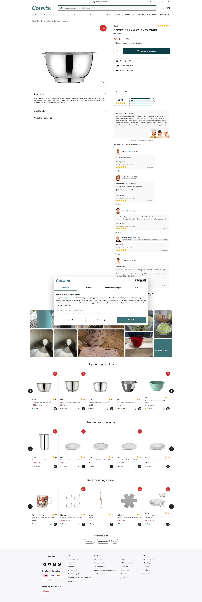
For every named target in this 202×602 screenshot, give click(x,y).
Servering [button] (78, 15)
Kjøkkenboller (103, 541)
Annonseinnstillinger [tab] (113, 287)
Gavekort (145, 573)
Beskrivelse (117, 33)
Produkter (36, 15)
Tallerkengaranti (100, 566)
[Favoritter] (164, 8)
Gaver (123, 559)
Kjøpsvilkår (72, 563)
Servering (145, 566)
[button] (61, 8)
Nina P (124, 176)
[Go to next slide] (171, 391)
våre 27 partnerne (67, 298)
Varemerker (152, 15)
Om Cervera (72, 570)
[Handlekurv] (168, 8)
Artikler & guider (127, 563)
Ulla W (124, 260)
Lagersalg (118, 15)
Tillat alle (131, 320)
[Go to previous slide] (30, 391)
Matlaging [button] (66, 15)
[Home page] (41, 9)
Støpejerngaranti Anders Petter (106, 570)
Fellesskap (134, 92)
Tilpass (99, 320)
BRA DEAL (71, 581)
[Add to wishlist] (103, 81)
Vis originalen (120, 162)
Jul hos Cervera (126, 577)
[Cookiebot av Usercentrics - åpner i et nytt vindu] (137, 280)
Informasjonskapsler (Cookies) (79, 577)
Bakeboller (89, 541)
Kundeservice (73, 559)
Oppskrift (124, 566)
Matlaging (146, 563)
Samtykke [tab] (65, 287)
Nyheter (140, 15)
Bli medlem (98, 559)
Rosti (115, 541)
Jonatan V (125, 151)
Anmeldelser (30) (121, 92)
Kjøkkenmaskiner (148, 559)
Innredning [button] (90, 15)
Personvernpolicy (74, 573)
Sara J (124, 211)
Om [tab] (136, 287)
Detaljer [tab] (89, 287)
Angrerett (71, 566)
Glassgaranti (99, 563)
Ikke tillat (71, 320)
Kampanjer (129, 15)
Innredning (146, 570)
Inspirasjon (165, 15)
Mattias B (125, 237)
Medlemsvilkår (99, 573)
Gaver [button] (108, 15)
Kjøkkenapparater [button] (51, 15)
